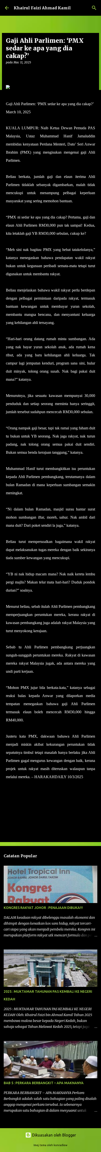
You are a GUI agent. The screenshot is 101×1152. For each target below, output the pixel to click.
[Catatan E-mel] (9, 785)
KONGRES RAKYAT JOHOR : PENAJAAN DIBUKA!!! (43, 908)
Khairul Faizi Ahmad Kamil (42, 7)
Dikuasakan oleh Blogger (53, 1135)
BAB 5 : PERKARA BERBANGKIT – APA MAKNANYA (44, 1083)
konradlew (60, 1145)
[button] (9, 72)
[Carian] (94, 8)
